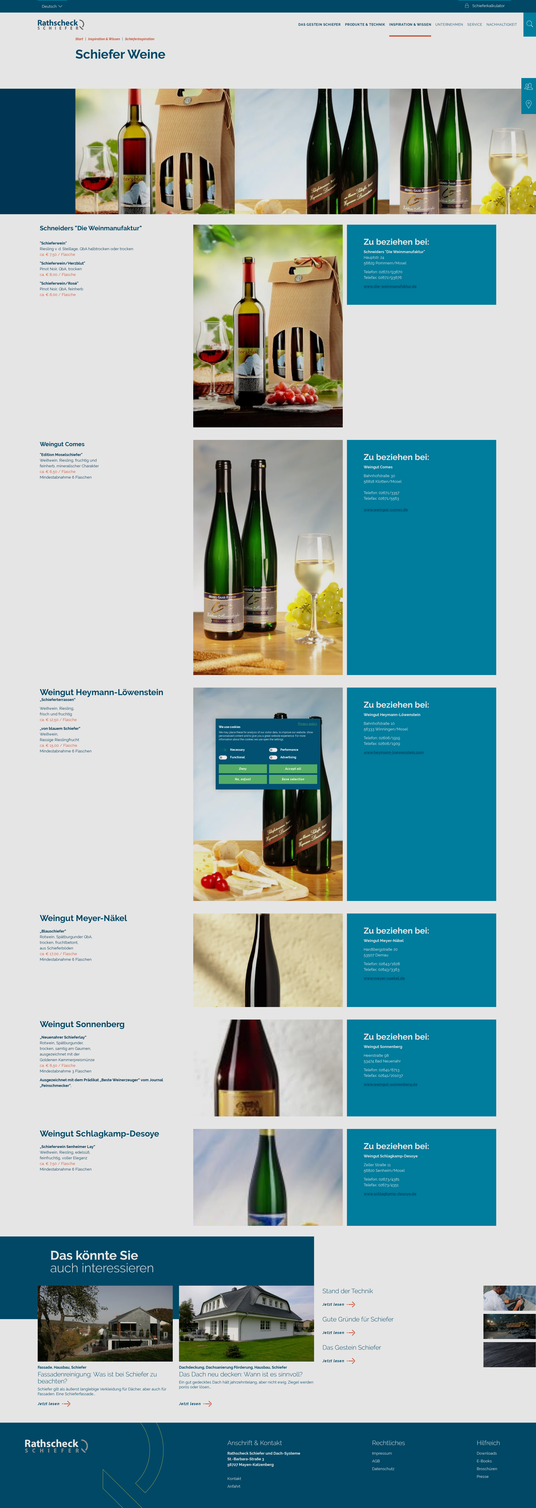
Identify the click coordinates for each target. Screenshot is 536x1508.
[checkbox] (223, 750)
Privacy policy (307, 723)
